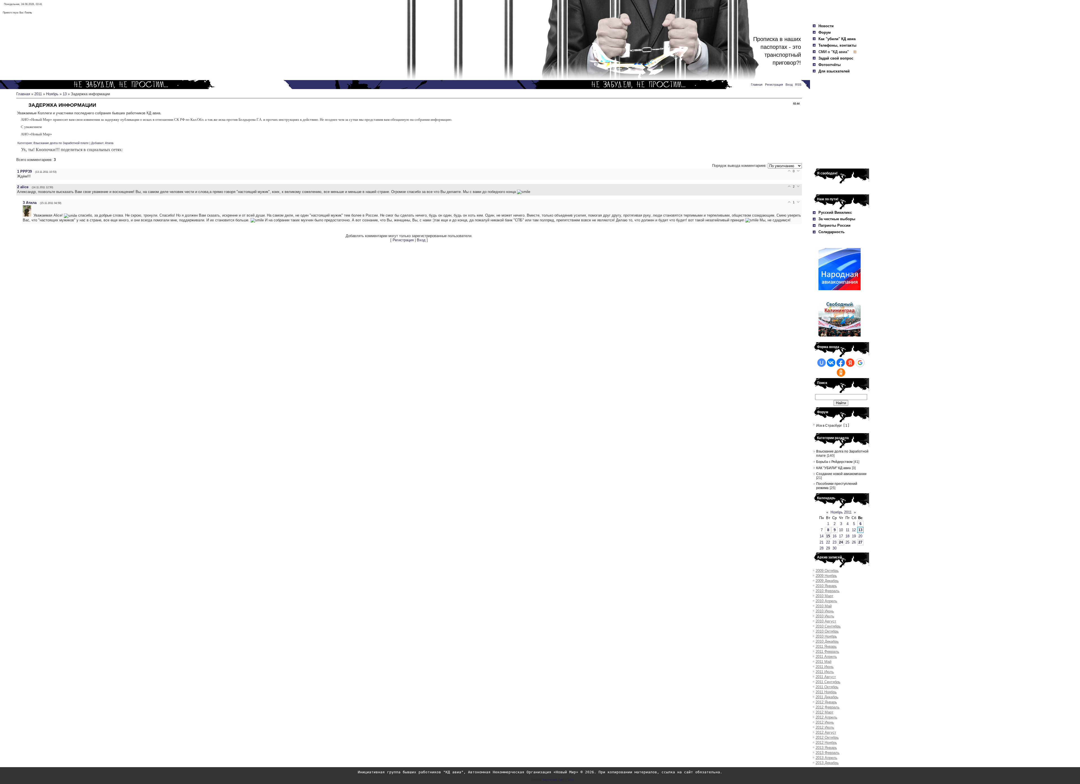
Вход (421, 240)
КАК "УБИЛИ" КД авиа (833, 468)
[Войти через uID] (821, 362)
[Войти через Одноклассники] (841, 372)
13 (65, 94)
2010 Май (824, 606)
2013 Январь (826, 748)
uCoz (571, 779)
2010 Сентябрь (828, 626)
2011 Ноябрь (826, 692)
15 (828, 536)
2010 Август (826, 621)
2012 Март (824, 712)
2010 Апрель (826, 601)
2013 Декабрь (827, 763)
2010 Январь (826, 586)
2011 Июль (825, 672)
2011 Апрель (826, 657)
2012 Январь (826, 702)
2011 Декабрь (827, 697)
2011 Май (823, 662)
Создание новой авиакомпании (841, 474)
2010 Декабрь (827, 641)
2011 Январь (826, 646)
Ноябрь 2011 (841, 512)
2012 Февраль (828, 707)
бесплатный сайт (553, 779)
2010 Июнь (825, 611)
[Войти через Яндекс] (850, 362)
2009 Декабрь (827, 581)
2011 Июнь (825, 667)
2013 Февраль (828, 753)
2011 (38, 94)
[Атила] (28, 215)
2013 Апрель (826, 758)
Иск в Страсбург (829, 426)
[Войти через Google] (860, 362)
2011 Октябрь (827, 687)
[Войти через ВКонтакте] (831, 362)
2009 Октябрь (827, 571)
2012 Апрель (826, 717)
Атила (109, 143)
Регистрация (403, 240)
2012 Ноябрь (826, 742)
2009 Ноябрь (826, 576)
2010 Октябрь (827, 631)
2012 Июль (825, 727)
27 (860, 542)
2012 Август (826, 732)
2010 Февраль (828, 591)
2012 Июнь (825, 722)
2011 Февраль (827, 651)
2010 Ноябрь (826, 636)
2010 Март (824, 596)
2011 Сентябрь (828, 682)
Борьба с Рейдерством (834, 462)
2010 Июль (825, 616)
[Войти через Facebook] (840, 362)
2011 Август (826, 677)
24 (841, 542)
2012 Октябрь (827, 737)
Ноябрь (52, 94)
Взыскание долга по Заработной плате (61, 143)
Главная (23, 94)
